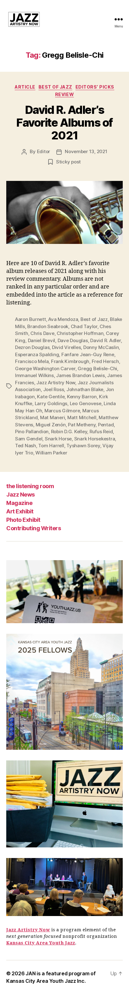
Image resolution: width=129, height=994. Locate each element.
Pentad (106, 425)
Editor (43, 151)
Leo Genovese (85, 403)
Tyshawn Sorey (83, 446)
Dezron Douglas (32, 347)
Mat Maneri (52, 417)
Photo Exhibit (23, 519)
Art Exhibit (20, 511)
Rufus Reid (101, 431)
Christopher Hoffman (80, 333)
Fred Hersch (105, 361)
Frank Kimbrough (70, 361)
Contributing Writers (33, 528)
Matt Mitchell (81, 417)
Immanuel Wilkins (34, 375)
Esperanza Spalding (37, 354)
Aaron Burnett (30, 319)
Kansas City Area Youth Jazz (40, 943)
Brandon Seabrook (47, 326)
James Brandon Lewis (80, 375)
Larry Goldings (51, 403)
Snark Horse (58, 439)
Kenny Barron (82, 397)
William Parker (51, 453)
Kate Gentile (50, 397)
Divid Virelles (66, 347)
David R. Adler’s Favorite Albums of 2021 (64, 122)
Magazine (19, 503)
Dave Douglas (73, 340)
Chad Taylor (84, 326)
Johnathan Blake (84, 389)
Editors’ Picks (94, 87)
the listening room (30, 486)
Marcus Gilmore (62, 411)
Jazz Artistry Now (55, 382)
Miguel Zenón (51, 425)
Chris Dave (42, 333)
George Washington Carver (45, 368)
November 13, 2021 (86, 151)
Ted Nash (25, 446)
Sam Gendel (28, 439)
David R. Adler (105, 340)
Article (25, 87)
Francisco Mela (32, 361)
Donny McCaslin (101, 347)
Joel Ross (53, 389)
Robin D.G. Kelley (69, 431)
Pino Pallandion (32, 431)
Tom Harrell (51, 446)
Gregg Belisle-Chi (97, 368)
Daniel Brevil (41, 340)
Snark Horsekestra (94, 439)
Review (64, 94)
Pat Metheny (81, 425)
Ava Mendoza (63, 319)
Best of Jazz (55, 87)
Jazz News (20, 494)
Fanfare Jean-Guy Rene (87, 354)
